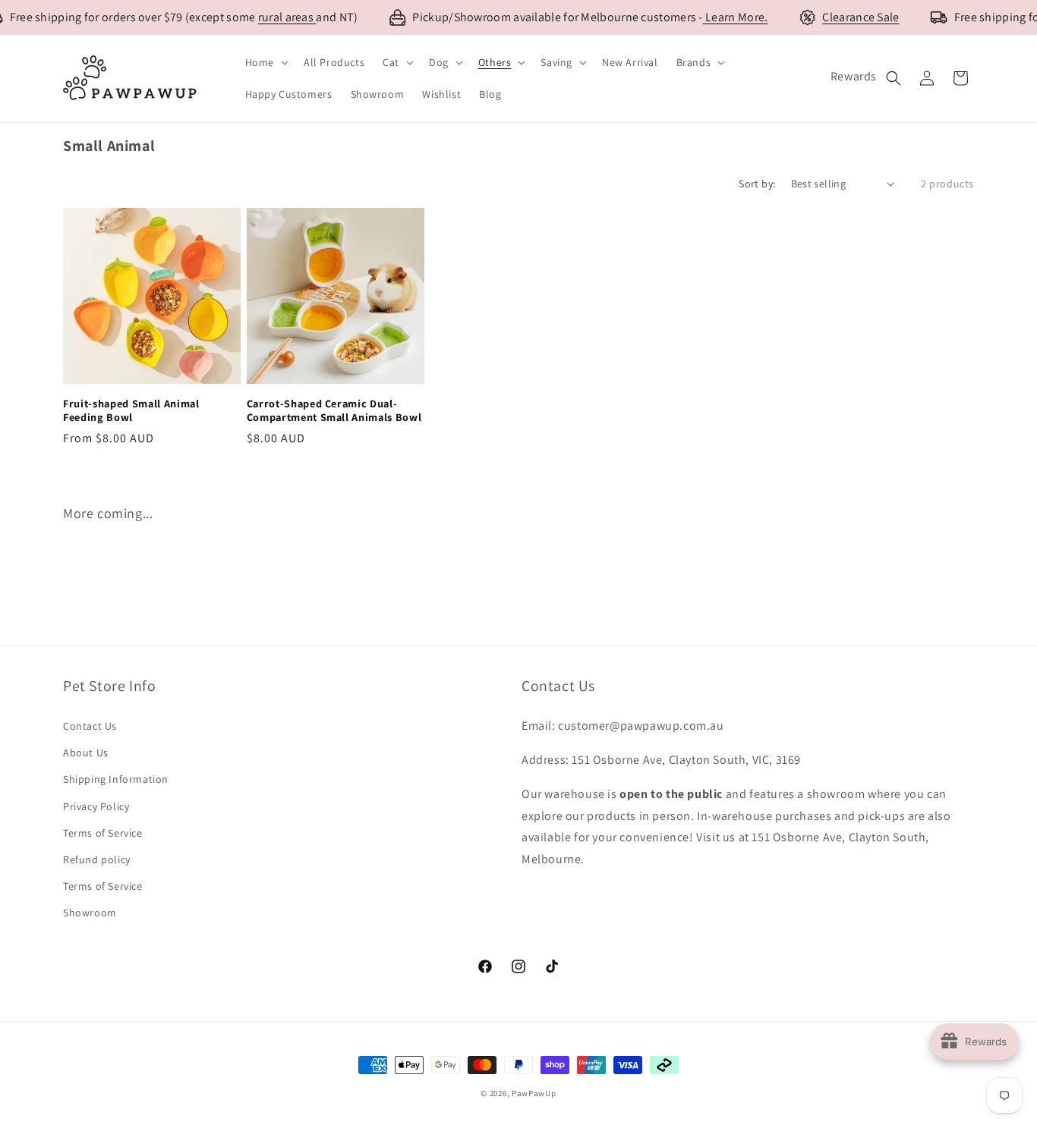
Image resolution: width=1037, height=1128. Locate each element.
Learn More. (735, 17)
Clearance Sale (860, 17)
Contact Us (90, 726)
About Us (86, 752)
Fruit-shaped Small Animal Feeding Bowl (131, 410)
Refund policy (97, 859)
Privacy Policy (96, 806)
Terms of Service (103, 833)
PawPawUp (534, 1093)
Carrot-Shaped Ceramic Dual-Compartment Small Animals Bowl (334, 410)
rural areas (287, 17)
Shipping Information (116, 779)
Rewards (854, 76)
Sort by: (757, 183)
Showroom (90, 912)
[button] (265, 62)
